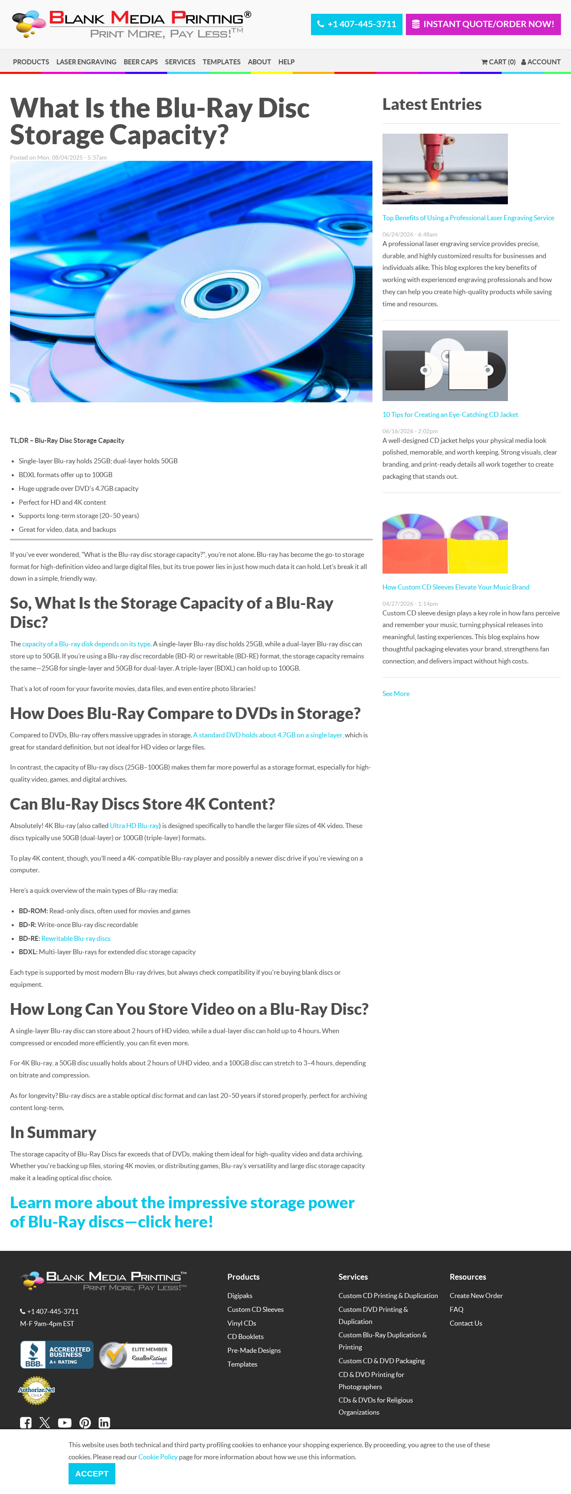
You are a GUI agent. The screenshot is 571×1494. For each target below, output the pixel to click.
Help (286, 62)
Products (31, 62)
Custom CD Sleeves (255, 1309)
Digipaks (239, 1295)
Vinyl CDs (241, 1323)
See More (396, 693)
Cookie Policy (158, 1457)
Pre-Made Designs (254, 1350)
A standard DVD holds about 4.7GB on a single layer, (268, 735)
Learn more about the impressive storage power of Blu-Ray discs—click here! (182, 1211)
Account (544, 61)
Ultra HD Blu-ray (134, 825)
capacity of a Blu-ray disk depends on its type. (87, 644)
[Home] (133, 37)
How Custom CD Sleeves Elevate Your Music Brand (456, 587)
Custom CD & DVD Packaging (382, 1360)
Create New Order (476, 1295)
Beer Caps (141, 62)
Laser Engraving (86, 62)
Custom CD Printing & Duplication (388, 1295)
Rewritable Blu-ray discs (76, 938)
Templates (222, 62)
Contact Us (466, 1323)
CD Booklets (245, 1336)
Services (180, 62)
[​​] (25, 1423)
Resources (468, 1276)
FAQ (457, 1309)
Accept (92, 1473)
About (259, 62)
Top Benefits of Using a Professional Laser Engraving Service (468, 217)
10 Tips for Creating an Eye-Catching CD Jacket (450, 414)
